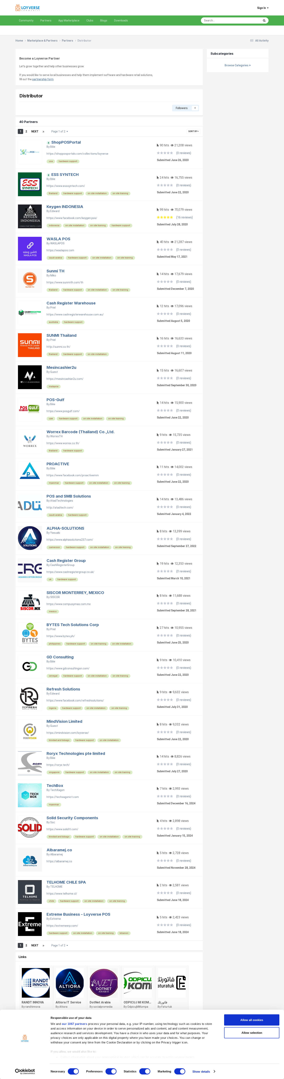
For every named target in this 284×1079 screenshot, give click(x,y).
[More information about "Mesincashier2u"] (30, 377)
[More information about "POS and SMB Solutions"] (30, 506)
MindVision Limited (64, 721)
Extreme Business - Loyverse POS (78, 914)
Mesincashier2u (61, 367)
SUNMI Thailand (62, 335)
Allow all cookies (251, 1020)
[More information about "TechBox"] (30, 795)
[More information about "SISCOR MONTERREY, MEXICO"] (30, 602)
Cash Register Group (66, 560)
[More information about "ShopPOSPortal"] (30, 152)
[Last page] (43, 131)
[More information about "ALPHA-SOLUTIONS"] (30, 538)
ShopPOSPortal (66, 142)
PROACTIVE (58, 464)
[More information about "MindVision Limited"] (30, 731)
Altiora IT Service (68, 1002)
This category (247, 20)
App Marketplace (68, 20)
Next (34, 131)
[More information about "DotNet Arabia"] (104, 983)
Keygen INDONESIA (65, 206)
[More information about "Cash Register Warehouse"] (30, 313)
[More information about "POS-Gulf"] (30, 409)
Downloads (121, 20)
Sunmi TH (55, 271)
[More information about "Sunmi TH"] (30, 281)
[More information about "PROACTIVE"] (30, 474)
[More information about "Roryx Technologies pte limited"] (30, 763)
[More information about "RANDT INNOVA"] (36, 983)
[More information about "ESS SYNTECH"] (30, 184)
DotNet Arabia (100, 1002)
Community (26, 20)
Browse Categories (237, 65)
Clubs (89, 20)
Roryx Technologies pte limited (76, 753)
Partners (45, 20)
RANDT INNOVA (33, 1002)
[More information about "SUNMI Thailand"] (30, 345)
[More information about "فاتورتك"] (172, 983)
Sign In (262, 7)
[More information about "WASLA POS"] (30, 249)
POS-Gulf (55, 399)
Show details (201, 1071)
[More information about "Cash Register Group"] (30, 570)
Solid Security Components (72, 818)
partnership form (43, 79)
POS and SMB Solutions (69, 496)
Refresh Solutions (63, 689)
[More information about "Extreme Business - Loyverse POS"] (30, 924)
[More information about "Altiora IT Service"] (70, 983)
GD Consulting (60, 657)
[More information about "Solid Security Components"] (30, 828)
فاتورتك (162, 1002)
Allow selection (251, 1032)
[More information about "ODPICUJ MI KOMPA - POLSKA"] (138, 983)
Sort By (192, 131)
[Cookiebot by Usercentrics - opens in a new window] (25, 1071)
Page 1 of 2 (58, 131)
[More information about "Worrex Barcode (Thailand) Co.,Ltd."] (30, 442)
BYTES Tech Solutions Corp (73, 624)
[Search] (264, 20)
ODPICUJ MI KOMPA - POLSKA (146, 1002)
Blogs (103, 20)
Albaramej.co (59, 850)
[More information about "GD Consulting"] (30, 667)
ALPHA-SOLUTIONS (65, 528)
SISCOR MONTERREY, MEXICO (75, 592)
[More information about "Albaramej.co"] (30, 860)
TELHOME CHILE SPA (66, 882)
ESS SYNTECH (65, 174)
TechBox (55, 785)
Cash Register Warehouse (71, 303)
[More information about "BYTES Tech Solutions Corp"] (30, 634)
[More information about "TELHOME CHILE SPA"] (30, 892)
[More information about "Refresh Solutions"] (30, 699)
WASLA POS (58, 239)
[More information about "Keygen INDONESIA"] (30, 216)
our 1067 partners (74, 1023)
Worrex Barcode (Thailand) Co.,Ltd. (81, 432)
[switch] (110, 1071)
